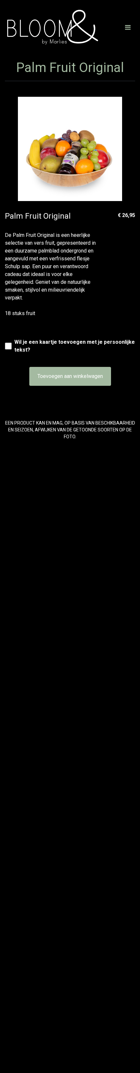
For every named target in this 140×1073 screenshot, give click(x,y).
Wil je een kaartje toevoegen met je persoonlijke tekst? (74, 346)
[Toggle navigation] (128, 27)
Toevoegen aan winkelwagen (70, 376)
